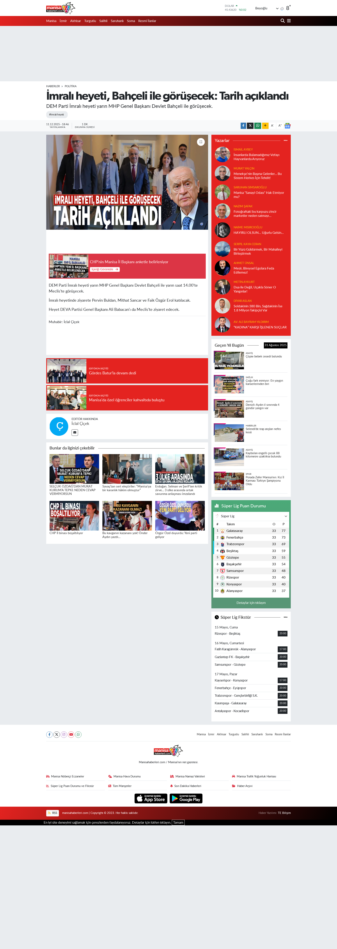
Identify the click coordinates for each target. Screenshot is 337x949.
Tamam (178, 822)
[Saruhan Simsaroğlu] (222, 192)
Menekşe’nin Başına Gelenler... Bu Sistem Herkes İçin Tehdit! (258, 176)
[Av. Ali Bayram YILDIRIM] (222, 324)
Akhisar (75, 21)
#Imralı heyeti (56, 114)
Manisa (51, 21)
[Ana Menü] (288, 21)
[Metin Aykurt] (222, 286)
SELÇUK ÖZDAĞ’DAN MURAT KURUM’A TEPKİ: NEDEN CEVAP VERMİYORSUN (73, 490)
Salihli (103, 21)
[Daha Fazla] (265, 126)
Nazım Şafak (243, 206)
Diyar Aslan (243, 300)
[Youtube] (71, 734)
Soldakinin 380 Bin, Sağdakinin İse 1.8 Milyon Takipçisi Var (258, 308)
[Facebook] (49, 734)
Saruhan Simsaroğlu (250, 187)
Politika (70, 86)
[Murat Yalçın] (222, 173)
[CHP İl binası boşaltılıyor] (74, 515)
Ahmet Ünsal (244, 263)
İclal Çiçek (80, 424)
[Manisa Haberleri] (60, 8)
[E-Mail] (75, 432)
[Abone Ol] (287, 125)
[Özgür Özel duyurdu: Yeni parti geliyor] (180, 515)
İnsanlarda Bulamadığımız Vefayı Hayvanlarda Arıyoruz (256, 157)
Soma (131, 21)
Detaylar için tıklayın (251, 602)
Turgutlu (90, 21)
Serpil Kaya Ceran (247, 244)
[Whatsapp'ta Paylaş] (257, 126)
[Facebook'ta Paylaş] (243, 126)
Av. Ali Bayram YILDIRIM (251, 322)
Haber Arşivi (245, 786)
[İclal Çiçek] (59, 426)
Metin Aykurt (244, 282)
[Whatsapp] (78, 734)
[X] (56, 734)
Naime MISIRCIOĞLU (248, 227)
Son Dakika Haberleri (187, 786)
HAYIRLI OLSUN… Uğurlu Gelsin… (259, 232)
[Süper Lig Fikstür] (285, 617)
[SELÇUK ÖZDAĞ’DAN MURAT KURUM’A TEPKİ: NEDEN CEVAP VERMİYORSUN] (74, 468)
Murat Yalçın (244, 168)
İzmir (63, 21)
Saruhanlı (117, 21)
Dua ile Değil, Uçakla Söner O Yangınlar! (255, 289)
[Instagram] (64, 734)
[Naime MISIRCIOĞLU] (222, 229)
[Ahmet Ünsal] (222, 267)
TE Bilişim (284, 813)
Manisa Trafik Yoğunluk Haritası (256, 776)
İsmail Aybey (243, 149)
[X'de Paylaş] (250, 126)
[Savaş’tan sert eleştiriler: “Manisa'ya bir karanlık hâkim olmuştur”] (127, 468)
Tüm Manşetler (122, 786)
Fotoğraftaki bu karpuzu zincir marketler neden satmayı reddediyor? (255, 214)
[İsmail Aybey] (222, 154)
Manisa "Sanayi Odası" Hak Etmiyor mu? (259, 194)
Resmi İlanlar (147, 21)
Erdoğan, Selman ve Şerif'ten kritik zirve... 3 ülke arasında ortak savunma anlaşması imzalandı (178, 490)
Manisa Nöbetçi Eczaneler (67, 776)
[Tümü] (285, 140)
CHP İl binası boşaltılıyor (66, 533)
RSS (54, 813)
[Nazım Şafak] (222, 211)
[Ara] (283, 21)
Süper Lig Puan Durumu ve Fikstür (72, 786)
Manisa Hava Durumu (127, 776)
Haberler (53, 86)
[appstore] (151, 798)
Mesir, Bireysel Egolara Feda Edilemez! (254, 270)
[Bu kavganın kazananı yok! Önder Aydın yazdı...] (127, 515)
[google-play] (186, 798)
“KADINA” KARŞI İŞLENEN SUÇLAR (260, 327)
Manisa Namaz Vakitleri (190, 776)
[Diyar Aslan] (222, 305)
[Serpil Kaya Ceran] (222, 248)
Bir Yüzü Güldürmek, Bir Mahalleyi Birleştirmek (258, 251)
